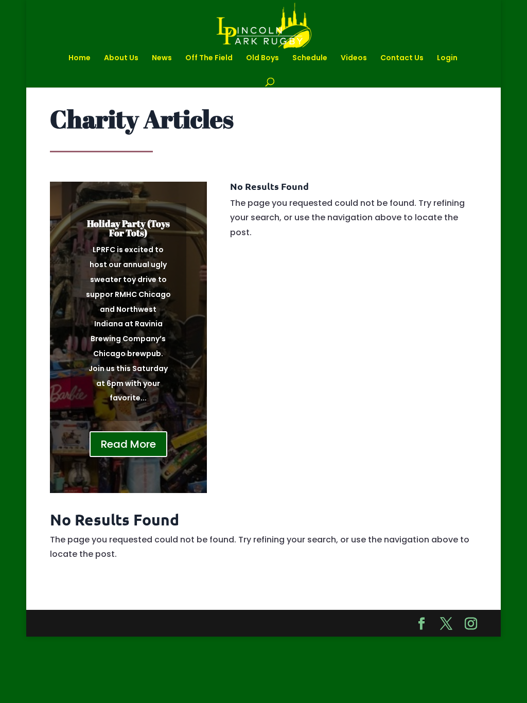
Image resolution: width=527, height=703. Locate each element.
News (162, 58)
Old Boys (262, 58)
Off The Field (209, 58)
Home (79, 58)
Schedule (309, 58)
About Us (121, 58)
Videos (354, 58)
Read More (128, 444)
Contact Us (402, 58)
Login (447, 58)
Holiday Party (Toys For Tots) (128, 228)
